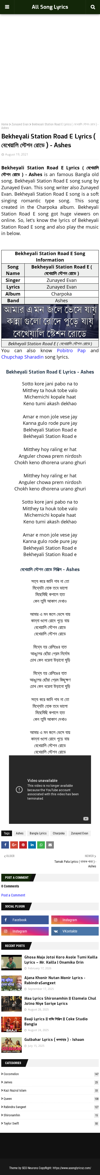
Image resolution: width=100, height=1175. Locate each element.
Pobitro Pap (71, 350)
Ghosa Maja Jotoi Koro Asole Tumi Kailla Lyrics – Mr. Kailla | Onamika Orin (60, 960)
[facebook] (25, 919)
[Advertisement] (50, 57)
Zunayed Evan (20, 124)
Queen (51, 1099)
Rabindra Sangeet (51, 1107)
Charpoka (59, 833)
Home (4, 124)
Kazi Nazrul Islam (51, 1090)
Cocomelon (51, 1074)
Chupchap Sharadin (22, 357)
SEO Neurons (30, 1168)
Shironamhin (51, 1115)
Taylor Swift (51, 1123)
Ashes (19, 833)
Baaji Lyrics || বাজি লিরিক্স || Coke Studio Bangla (56, 1022)
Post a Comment (13, 895)
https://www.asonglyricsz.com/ (72, 1168)
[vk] (75, 931)
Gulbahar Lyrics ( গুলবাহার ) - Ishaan (54, 1039)
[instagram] (75, 919)
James (51, 1082)
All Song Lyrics (50, 7)
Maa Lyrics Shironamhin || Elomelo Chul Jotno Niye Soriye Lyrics (60, 1001)
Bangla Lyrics (38, 833)
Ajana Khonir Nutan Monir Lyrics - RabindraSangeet (54, 980)
